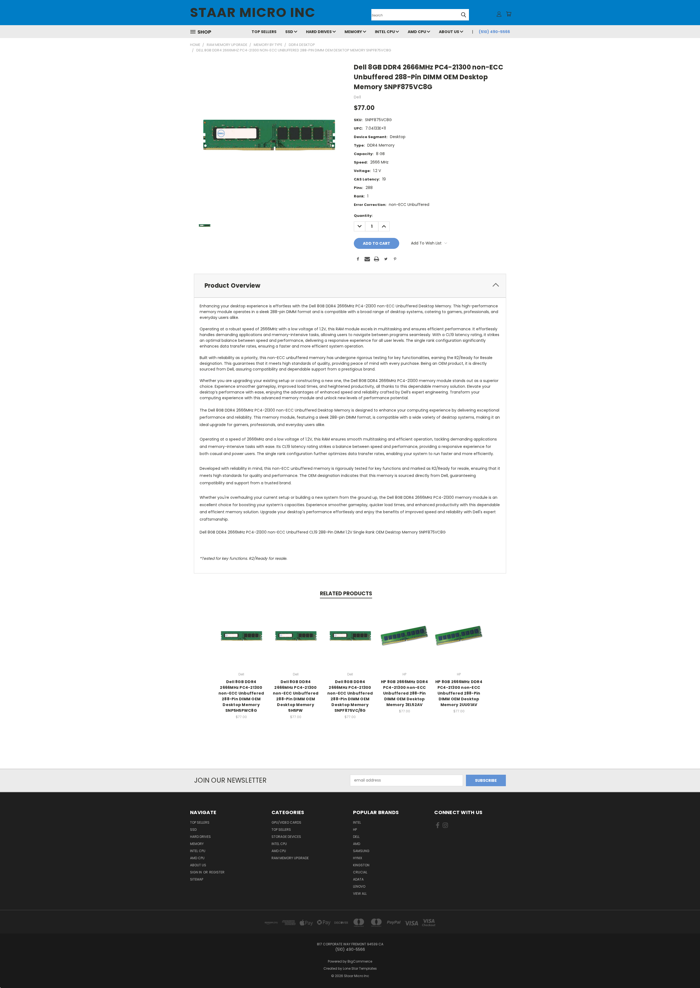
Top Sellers (264, 31)
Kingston (361, 865)
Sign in (196, 872)
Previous (685, 971)
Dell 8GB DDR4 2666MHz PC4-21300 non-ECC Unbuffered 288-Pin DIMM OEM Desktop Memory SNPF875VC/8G (350, 696)
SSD (289, 31)
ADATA (358, 879)
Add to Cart (241, 640)
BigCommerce (360, 961)
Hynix (357, 858)
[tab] (350, 286)
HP (355, 829)
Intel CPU (385, 31)
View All (360, 893)
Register (216, 872)
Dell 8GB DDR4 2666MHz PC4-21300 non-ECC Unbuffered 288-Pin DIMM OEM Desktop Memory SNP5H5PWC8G (241, 696)
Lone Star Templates (360, 968)
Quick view (241, 630)
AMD (356, 843)
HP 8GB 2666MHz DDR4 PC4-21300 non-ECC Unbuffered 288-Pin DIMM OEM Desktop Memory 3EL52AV (404, 693)
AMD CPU (417, 31)
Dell (356, 836)
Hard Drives (319, 31)
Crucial (360, 872)
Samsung (361, 851)
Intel (357, 822)
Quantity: (363, 215)
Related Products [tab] (346, 593)
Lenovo (359, 886)
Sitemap (196, 879)
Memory (354, 31)
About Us (449, 31)
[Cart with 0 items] (508, 14)
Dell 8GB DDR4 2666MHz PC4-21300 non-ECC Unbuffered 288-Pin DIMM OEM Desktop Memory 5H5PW (296, 696)
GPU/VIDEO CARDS (286, 822)
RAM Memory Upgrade (290, 858)
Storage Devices (286, 836)
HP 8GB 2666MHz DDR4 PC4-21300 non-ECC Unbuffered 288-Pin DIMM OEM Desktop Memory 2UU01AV (458, 693)
